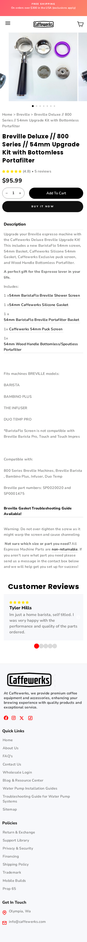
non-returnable (65, 549)
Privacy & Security (18, 848)
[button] (12, 171)
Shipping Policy (16, 864)
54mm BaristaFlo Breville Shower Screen (45, 295)
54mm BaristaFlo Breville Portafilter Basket (42, 319)
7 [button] (55, 106)
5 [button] (48, 106)
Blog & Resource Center (23, 780)
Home (7, 114)
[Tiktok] (30, 718)
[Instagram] (14, 719)
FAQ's (8, 756)
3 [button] (40, 106)
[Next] (78, 617)
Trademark (12, 872)
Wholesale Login (17, 772)
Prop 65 (9, 888)
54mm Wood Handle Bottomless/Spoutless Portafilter (41, 347)
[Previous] (8, 617)
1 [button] (33, 106)
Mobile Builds (14, 880)
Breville (23, 114)
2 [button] (37, 106)
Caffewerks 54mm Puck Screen (36, 329)
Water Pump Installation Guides (30, 788)
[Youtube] (21, 718)
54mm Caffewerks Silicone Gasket (39, 304)
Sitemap (10, 809)
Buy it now (42, 206)
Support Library (16, 840)
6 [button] (51, 106)
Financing (11, 856)
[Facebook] (6, 719)
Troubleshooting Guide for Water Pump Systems (36, 799)
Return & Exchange (19, 832)
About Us (11, 748)
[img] (19, 602)
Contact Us (12, 764)
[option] (43, 6)
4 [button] (44, 106)
